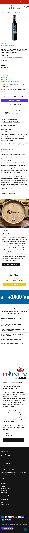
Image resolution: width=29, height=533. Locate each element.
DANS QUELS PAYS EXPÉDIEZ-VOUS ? (11, 340)
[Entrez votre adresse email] (26, 478)
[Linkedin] (13, 455)
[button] (11, 264)
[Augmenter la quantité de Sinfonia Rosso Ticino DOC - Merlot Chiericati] (6, 96)
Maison (2, 12)
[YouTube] (10, 455)
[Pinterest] (8, 125)
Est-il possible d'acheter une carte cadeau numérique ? (12, 335)
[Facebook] (2, 125)
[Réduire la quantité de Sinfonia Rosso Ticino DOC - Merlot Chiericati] (2, 96)
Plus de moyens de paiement (14, 104)
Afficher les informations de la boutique (12, 116)
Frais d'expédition (9, 57)
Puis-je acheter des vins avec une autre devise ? (11, 324)
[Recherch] (24, 7)
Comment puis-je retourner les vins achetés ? (12, 344)
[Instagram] (6, 455)
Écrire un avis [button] (14, 284)
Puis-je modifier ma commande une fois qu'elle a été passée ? (12, 329)
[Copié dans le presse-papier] (14, 125)
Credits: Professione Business (21, 524)
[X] (5, 125)
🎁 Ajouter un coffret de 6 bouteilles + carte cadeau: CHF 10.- (13, 85)
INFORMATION (6, 463)
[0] (27, 7)
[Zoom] (24, 17)
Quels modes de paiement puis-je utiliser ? (11, 319)
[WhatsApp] (11, 125)
